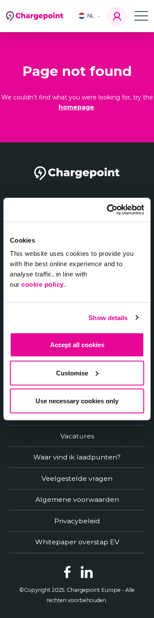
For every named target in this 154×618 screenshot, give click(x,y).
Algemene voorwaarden (77, 499)
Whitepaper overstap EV (77, 542)
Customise (72, 372)
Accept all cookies (77, 344)
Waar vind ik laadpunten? (77, 457)
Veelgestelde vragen (77, 478)
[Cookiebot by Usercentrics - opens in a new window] (108, 210)
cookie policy (42, 284)
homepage (76, 107)
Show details (108, 317)
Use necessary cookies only (77, 401)
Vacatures (77, 436)
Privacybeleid (77, 521)
